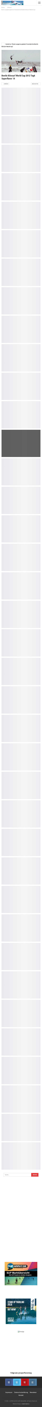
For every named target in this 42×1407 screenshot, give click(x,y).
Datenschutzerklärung (21, 1392)
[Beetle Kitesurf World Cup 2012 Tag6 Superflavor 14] (21, 101)
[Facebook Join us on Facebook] (9, 1382)
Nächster (35, 84)
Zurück (5, 84)
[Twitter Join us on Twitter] (17, 1382)
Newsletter (33, 1392)
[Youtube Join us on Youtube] (25, 1382)
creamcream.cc (25, 1404)
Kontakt (21, 1395)
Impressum (8, 1392)
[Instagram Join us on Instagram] (33, 1382)
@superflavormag (25, 1373)
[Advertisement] (21, 26)
